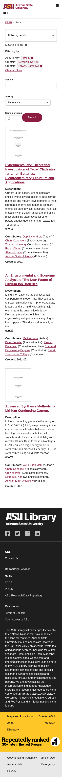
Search (9, 79)
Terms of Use (47, 757)
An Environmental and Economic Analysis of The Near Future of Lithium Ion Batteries (30, 280)
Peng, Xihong (13, 248)
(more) (9, 228)
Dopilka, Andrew (32, 236)
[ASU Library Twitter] (17, 533)
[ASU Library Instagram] (27, 533)
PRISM (9, 589)
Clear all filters (13, 70)
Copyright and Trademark (22, 757)
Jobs (10, 723)
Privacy (11, 771)
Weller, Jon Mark (32, 465)
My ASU (50, 723)
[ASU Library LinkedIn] (37, 533)
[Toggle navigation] (57, 5)
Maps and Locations (20, 716)
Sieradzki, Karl (13, 252)
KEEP (6, 13)
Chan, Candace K (15, 240)
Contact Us (11, 558)
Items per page (13, 113)
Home (8, 575)
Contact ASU (47, 716)
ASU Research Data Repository (23, 595)
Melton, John (30, 338)
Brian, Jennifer (13, 342)
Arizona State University (19, 256)
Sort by (9, 96)
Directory (13, 729)
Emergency (48, 764)
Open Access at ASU (17, 619)
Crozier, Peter (13, 472)
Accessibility (14, 764)
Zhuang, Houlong (15, 244)
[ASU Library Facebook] (9, 533)
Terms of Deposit (15, 613)
